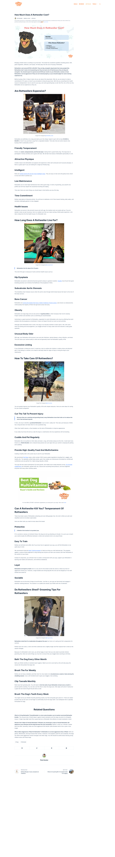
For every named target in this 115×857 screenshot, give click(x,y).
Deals (75, 4)
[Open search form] (99, 4)
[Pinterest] (51, 748)
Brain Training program (35, 550)
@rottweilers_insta (49, 135)
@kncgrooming (49, 637)
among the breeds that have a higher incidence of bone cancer (40, 303)
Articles (88, 4)
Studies (60, 281)
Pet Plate (25, 457)
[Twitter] (36, 748)
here (65, 502)
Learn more (46, 21)
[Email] (66, 748)
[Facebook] (22, 748)
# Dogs (17, 742)
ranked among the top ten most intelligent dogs (32, 173)
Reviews (81, 4)
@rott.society (49, 403)
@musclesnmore (49, 264)
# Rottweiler (23, 742)
